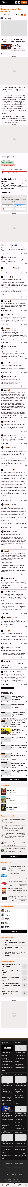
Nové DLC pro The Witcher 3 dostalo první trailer (10, 992)
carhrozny (6, 277)
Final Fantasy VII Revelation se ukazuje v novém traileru (20, 1085)
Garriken (6, 661)
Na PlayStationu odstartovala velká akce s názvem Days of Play (18, 730)
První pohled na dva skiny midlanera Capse (7, 1120)
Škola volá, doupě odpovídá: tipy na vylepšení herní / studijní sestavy (7, 1126)
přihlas (24, 199)
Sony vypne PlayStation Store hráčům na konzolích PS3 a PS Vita (18, 706)
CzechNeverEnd (8, 671)
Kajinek (6, 631)
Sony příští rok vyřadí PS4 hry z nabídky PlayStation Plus (19, 746)
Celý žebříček (14, 931)
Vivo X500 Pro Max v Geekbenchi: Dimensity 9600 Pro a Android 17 (20, 1149)
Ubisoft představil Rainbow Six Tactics (10, 971)
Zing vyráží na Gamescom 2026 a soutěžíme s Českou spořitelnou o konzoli (18, 48)
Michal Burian (7, 18)
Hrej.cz (3, 988)
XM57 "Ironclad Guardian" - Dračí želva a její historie (20, 1121)
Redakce (4, 53)
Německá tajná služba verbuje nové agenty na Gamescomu (10, 978)
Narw (5, 531)
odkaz (3, 294)
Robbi (5, 314)
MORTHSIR (6, 257)
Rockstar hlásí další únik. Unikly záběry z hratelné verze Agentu (7, 1054)
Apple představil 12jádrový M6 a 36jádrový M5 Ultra (7, 1143)
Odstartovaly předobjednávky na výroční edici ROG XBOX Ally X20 (6, 1092)
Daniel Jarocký (5, 701)
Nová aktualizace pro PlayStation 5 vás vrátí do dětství (18, 755)
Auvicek (6, 363)
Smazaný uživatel (8, 267)
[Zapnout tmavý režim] (19, 2)
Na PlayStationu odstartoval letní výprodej (19, 771)
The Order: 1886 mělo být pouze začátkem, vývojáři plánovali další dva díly (18, 722)
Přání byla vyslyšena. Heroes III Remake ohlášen (19, 1060)
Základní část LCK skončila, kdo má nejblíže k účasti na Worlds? (7, 1115)
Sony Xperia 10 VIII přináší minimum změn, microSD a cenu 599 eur (20, 1143)
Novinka (6, 6)
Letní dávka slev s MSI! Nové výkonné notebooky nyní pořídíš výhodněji (20, 1155)
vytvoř (15, 201)
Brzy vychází (5, 785)
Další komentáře (14, 856)
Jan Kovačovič (5, 742)
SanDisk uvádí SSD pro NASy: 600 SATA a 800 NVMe (6, 1157)
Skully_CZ (6, 301)
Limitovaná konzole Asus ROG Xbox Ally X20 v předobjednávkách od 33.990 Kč (7, 1150)
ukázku (12, 188)
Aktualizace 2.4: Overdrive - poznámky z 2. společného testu (20, 1127)
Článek (3, 44)
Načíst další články (14, 779)
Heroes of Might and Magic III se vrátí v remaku (11, 965)
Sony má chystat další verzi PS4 (17, 6)
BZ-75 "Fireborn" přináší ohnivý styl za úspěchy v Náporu (20, 1115)
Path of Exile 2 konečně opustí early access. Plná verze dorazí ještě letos (11, 985)
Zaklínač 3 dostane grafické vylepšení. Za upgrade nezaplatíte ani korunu (20, 1066)
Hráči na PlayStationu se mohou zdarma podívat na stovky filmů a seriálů (18, 763)
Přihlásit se (24, 2)
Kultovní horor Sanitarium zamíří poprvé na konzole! (7, 1069)
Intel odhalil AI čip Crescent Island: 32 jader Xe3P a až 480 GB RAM (7, 1085)
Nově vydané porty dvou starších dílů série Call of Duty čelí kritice (18, 697)
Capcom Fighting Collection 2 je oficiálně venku (19, 738)
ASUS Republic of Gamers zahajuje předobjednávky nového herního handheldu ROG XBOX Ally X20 (6, 1061)
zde (2, 188)
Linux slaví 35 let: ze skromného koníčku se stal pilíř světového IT (6, 1099)
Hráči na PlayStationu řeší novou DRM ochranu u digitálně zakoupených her (18, 714)
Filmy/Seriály (4, 762)
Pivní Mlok (6, 245)
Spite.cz (4, 968)
